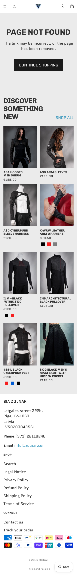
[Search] (14, 6)
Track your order (18, 530)
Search (9, 464)
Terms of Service (18, 504)
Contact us (13, 522)
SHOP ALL (65, 117)
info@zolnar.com (29, 445)
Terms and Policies (38, 569)
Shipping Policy (17, 496)
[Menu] (5, 6)
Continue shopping (38, 65)
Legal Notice (14, 472)
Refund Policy (16, 488)
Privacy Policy (15, 480)
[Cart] (72, 6)
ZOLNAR (44, 560)
